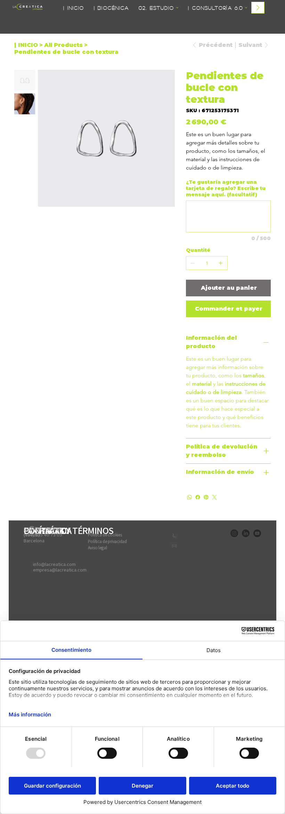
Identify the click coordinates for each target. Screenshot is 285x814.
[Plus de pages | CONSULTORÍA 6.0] (246, 8)
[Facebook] (197, 497)
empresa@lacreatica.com (60, 570)
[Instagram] (234, 533)
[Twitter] (214, 497)
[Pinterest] (206, 497)
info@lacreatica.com (54, 564)
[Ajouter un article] (221, 263)
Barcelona (34, 540)
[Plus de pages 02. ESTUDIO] (177, 8)
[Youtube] (257, 533)
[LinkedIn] (246, 533)
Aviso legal (97, 548)
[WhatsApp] (189, 497)
